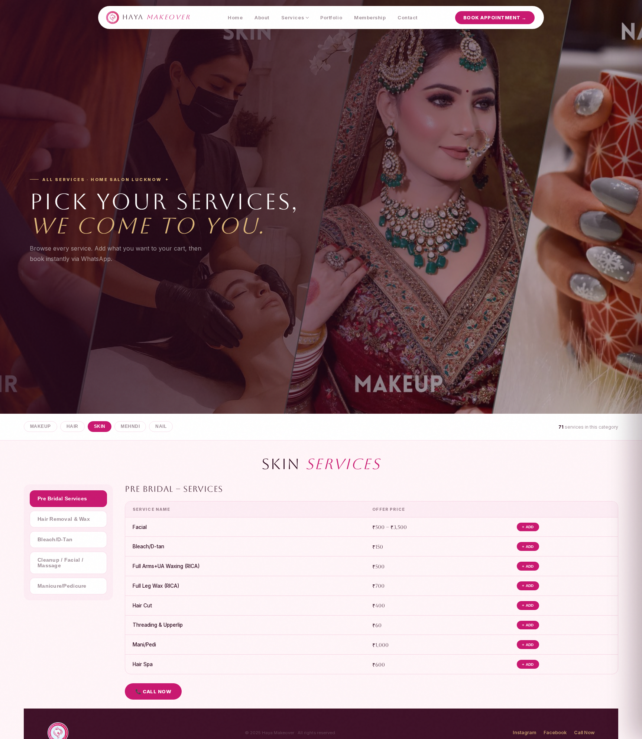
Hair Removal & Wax (64, 519)
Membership (370, 17)
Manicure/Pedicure (62, 586)
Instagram (524, 732)
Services (292, 17)
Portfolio (331, 17)
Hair (72, 426)
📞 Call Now (153, 691)
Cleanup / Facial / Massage (60, 562)
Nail (160, 426)
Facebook (555, 732)
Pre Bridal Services (62, 498)
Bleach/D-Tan (55, 539)
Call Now (584, 732)
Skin (100, 426)
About (261, 17)
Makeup (40, 426)
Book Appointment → (494, 17)
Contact (408, 17)
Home (235, 17)
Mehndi (130, 426)
